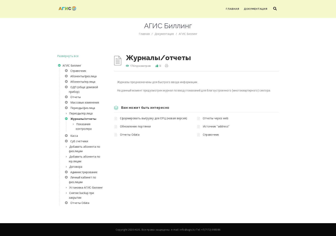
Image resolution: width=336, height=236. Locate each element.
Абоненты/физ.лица (83, 76)
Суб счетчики (78, 141)
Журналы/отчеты (82, 119)
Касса (73, 136)
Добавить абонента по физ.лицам (84, 149)
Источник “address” (216, 126)
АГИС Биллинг (188, 34)
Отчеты (75, 97)
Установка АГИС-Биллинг (86, 187)
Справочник (77, 71)
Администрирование (83, 172)
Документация (255, 8)
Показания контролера (84, 126)
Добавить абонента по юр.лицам (84, 159)
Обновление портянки (135, 126)
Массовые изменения (84, 102)
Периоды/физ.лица (82, 108)
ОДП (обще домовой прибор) (83, 89)
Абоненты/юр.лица (82, 81)
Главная (232, 8)
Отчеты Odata (79, 203)
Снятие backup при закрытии (81, 195)
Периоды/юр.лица (81, 113)
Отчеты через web (215, 118)
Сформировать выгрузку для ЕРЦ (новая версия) (153, 118)
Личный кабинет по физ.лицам (82, 179)
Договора (75, 166)
